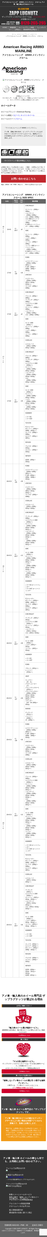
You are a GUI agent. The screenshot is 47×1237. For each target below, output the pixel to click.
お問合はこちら (25, 1035)
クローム (18, 119)
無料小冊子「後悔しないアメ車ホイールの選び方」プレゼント (24, 1198)
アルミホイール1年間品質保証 (21, 1200)
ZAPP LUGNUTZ (22, 1229)
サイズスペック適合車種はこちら (17, 161)
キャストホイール (28, 115)
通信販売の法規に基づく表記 (20, 1213)
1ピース (16, 115)
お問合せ (18, 29)
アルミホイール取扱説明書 (19, 1203)
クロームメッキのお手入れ (19, 1206)
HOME (4, 27)
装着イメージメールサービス (20, 1194)
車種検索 (13, 27)
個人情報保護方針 (16, 1210)
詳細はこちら (25, 1071)
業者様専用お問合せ (30, 29)
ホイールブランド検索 (26, 27)
